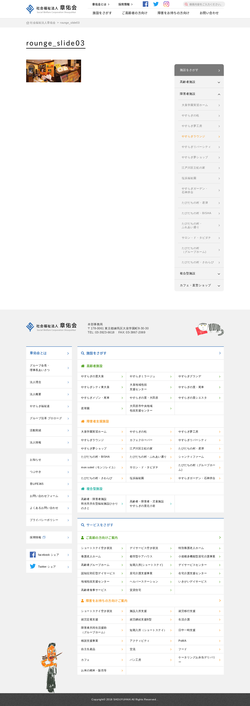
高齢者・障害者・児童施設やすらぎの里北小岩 (147, 504)
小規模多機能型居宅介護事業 (196, 556)
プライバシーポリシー (44, 519)
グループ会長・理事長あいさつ (40, 368)
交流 (132, 649)
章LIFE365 (36, 483)
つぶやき (35, 471)
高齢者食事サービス (94, 589)
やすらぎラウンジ (193, 136)
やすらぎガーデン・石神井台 (195, 190)
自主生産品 (88, 649)
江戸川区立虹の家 (193, 167)
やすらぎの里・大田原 (144, 397)
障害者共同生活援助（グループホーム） (94, 630)
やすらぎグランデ (189, 376)
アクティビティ (140, 640)
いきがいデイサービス (192, 581)
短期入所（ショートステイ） (148, 630)
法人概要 (35, 394)
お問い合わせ (209, 12)
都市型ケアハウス (141, 556)
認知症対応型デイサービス (98, 573)
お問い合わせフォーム (44, 495)
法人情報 (35, 442)
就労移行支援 (186, 611)
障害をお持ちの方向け (174, 12)
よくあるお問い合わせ (44, 507)
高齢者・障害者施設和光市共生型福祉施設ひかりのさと (99, 503)
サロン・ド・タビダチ (196, 237)
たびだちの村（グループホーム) (194, 250)
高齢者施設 (187, 81)
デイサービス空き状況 (144, 547)
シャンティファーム (191, 456)
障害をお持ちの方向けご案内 (107, 600)
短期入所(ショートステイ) (146, 564)
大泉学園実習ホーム (195, 104)
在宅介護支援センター (192, 573)
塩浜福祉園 (189, 178)
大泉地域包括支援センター (138, 387)
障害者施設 (187, 93)
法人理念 (35, 382)
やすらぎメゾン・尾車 (95, 397)
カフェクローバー (141, 440)
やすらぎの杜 (190, 115)
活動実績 (35, 430)
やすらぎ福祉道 (40, 406)
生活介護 (184, 619)
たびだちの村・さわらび (198, 262)
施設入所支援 (138, 611)
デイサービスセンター (192, 564)
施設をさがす (102, 12)
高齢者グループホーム (95, 564)
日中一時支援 (186, 630)
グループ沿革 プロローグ (46, 418)
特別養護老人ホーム (191, 547)
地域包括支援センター (95, 581)
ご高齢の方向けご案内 (102, 537)
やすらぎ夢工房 (192, 125)
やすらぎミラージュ (142, 376)
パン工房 (135, 659)
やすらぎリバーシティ (196, 146)
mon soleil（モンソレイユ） (99, 467)
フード (182, 649)
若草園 (85, 408)
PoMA (182, 640)
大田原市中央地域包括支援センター (141, 408)
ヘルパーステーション (144, 581)
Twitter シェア (47, 566)
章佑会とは (99, 4)
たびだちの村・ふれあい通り (192, 225)
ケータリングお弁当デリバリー (196, 659)
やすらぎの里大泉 (92, 376)
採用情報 (124, 4)
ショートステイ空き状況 (96, 547)
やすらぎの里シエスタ (192, 397)
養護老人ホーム (91, 556)
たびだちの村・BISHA (196, 213)
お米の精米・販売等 (94, 670)
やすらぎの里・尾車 (191, 387)
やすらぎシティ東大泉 (95, 387)
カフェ (85, 659)
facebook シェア (48, 554)
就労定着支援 (89, 619)
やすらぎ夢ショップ (195, 157)
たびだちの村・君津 (195, 202)
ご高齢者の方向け (135, 12)
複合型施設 (187, 273)
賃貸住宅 (135, 589)
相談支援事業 (89, 640)
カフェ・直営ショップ (195, 285)
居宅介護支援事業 (141, 573)
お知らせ (35, 459)
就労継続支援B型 (141, 619)
